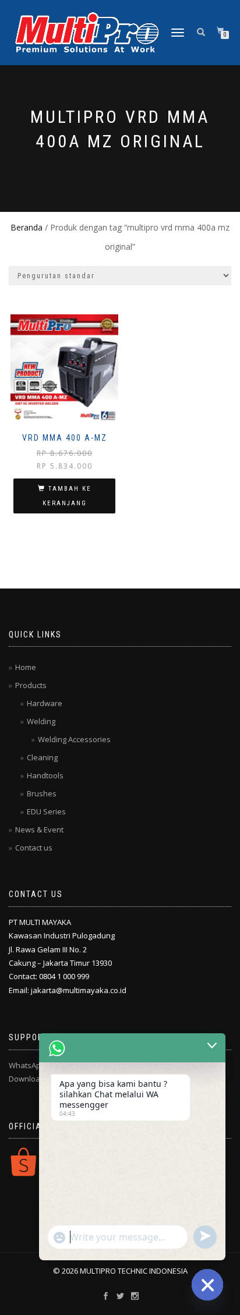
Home (25, 667)
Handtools (45, 775)
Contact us (33, 847)
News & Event (39, 829)
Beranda (26, 227)
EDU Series (46, 811)
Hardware (44, 703)
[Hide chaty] (207, 1284)
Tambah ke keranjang (67, 496)
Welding (41, 721)
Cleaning (42, 757)
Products (31, 685)
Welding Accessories (74, 739)
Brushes (42, 793)
